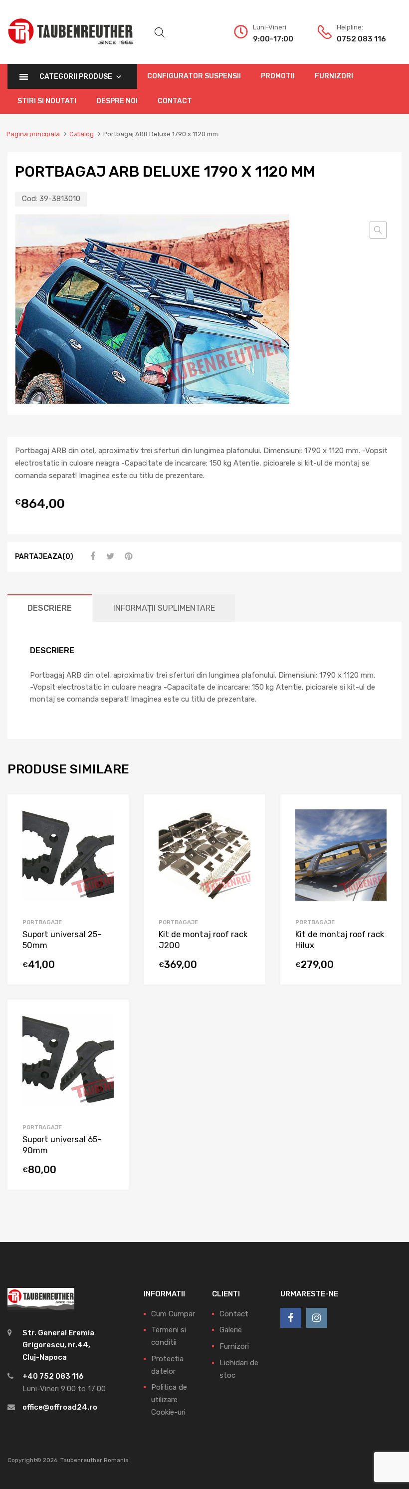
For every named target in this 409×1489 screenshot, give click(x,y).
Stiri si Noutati (46, 101)
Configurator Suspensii (194, 76)
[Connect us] (290, 1318)
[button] (378, 230)
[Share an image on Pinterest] (127, 556)
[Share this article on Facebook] (91, 556)
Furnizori (334, 76)
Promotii (278, 76)
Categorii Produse (75, 76)
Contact (175, 101)
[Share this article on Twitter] (109, 556)
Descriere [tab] (49, 608)
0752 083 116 (361, 38)
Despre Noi (117, 101)
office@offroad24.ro (59, 1407)
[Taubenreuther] (70, 49)
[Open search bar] (160, 32)
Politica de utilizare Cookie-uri (169, 1400)
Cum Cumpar (173, 1313)
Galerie (230, 1329)
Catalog (81, 134)
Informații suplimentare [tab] (164, 608)
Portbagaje (42, 922)
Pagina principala (33, 134)
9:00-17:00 (273, 38)
